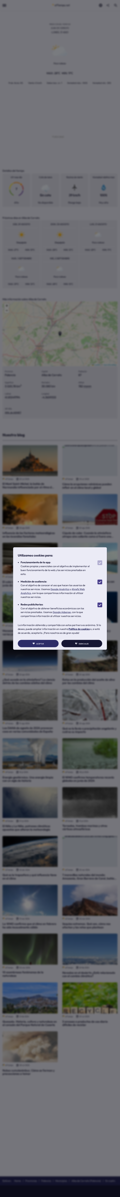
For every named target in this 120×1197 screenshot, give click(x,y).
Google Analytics (59, 589)
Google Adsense (62, 612)
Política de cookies (79, 629)
